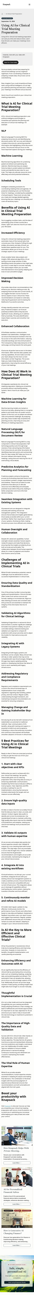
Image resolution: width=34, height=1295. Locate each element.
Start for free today (10, 62)
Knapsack (8, 1106)
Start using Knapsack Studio (17, 1282)
